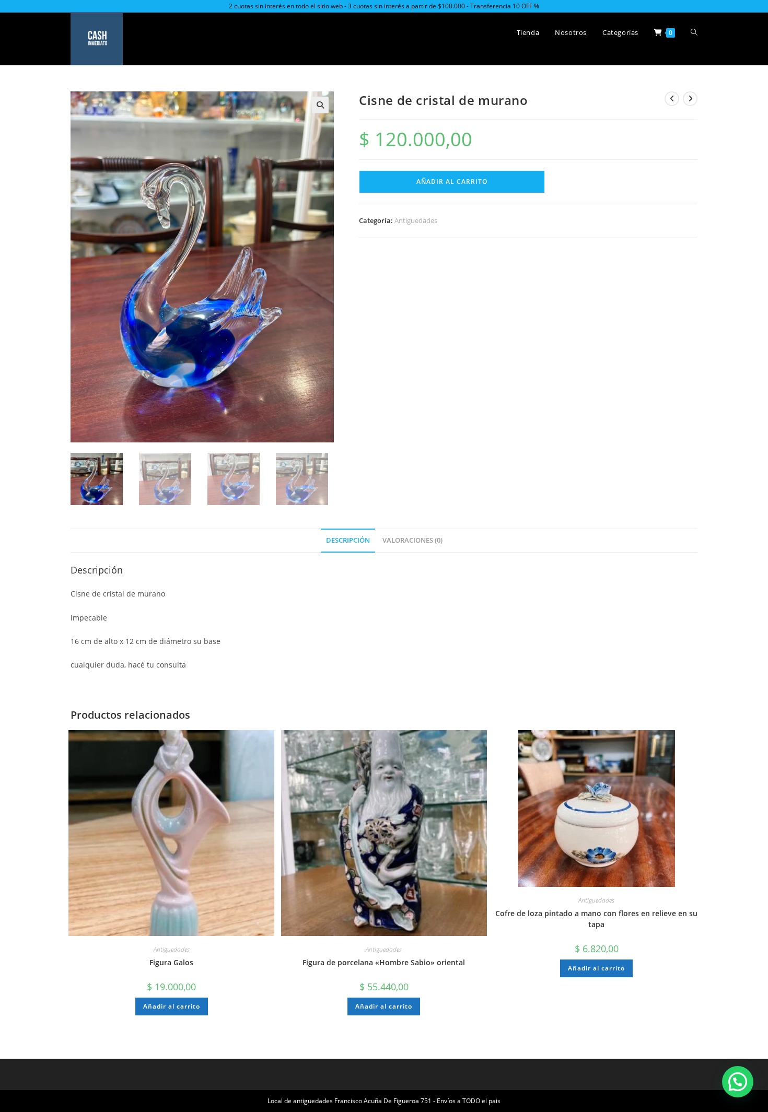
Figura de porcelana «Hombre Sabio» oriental (383, 962)
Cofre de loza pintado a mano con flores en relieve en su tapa (596, 918)
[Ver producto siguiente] (690, 98)
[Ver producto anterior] (672, 98)
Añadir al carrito (451, 181)
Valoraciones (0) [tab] (412, 540)
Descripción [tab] (348, 540)
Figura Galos (171, 962)
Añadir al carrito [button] (171, 1006)
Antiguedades (415, 220)
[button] (320, 105)
